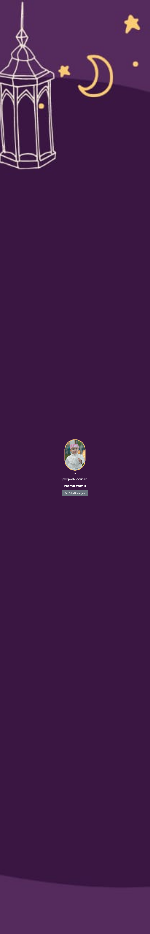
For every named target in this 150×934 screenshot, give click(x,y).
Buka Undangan (77, 493)
